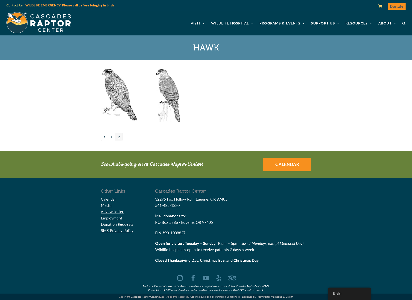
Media (106, 205)
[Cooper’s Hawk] (167, 94)
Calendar (287, 164)
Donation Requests (117, 224)
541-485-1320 (167, 205)
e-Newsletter (112, 211)
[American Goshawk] (119, 94)
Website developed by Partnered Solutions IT (214, 296)
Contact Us (14, 5)
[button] (404, 23)
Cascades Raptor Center (144, 296)
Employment (111, 218)
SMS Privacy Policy (117, 230)
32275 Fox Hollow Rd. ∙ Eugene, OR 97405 (191, 199)
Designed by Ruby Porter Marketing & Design (267, 296)
